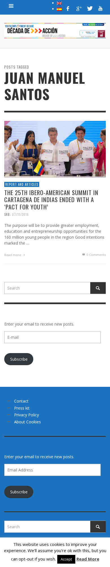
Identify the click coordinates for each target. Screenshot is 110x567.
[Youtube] (100, 8)
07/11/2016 (20, 214)
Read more (13, 255)
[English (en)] (59, 2)
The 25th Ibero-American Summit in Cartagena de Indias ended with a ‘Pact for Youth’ (51, 199)
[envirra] (11, 5)
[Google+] (78, 8)
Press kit (22, 408)
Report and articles (21, 184)
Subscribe (19, 359)
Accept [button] (66, 559)
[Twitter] (89, 8)
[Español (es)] (59, 8)
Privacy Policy (26, 414)
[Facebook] (68, 8)
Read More (87, 559)
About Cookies (27, 421)
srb (7, 214)
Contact (21, 401)
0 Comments (96, 254)
